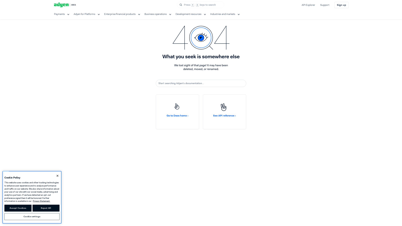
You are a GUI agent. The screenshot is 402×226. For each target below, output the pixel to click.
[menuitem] (61, 14)
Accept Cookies (18, 208)
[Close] (57, 175)
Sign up (341, 5)
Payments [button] (59, 14)
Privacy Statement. (41, 201)
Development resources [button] (188, 14)
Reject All (46, 208)
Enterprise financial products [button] (120, 14)
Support (324, 5)
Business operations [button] (155, 14)
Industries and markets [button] (222, 14)
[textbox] (201, 83)
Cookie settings (32, 216)
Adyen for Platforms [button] (84, 14)
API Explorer (308, 5)
